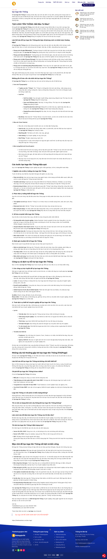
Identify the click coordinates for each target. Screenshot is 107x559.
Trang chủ (41, 2)
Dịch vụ (67, 2)
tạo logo (14, 9)
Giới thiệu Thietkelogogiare (41, 534)
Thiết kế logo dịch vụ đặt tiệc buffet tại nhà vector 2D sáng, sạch (87, 32)
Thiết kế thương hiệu (61, 534)
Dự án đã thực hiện (39, 539)
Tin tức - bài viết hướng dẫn (41, 542)
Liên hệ (36, 544)
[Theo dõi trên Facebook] (13, 550)
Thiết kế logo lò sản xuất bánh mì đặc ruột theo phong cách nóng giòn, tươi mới (87, 14)
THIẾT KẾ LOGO (57, 2)
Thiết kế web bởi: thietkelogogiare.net (53, 557)
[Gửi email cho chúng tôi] (16, 550)
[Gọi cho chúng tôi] (18, 550)
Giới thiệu (48, 2)
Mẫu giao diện (82, 2)
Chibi (73, 2)
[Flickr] (24, 550)
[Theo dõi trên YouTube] (21, 550)
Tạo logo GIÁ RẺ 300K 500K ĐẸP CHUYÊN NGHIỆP (31, 515)
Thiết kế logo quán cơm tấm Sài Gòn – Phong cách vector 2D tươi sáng (87, 26)
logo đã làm (90, 2)
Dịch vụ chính (38, 537)
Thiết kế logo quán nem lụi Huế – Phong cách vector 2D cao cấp (87, 20)
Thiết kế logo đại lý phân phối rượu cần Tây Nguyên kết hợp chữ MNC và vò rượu (87, 38)
